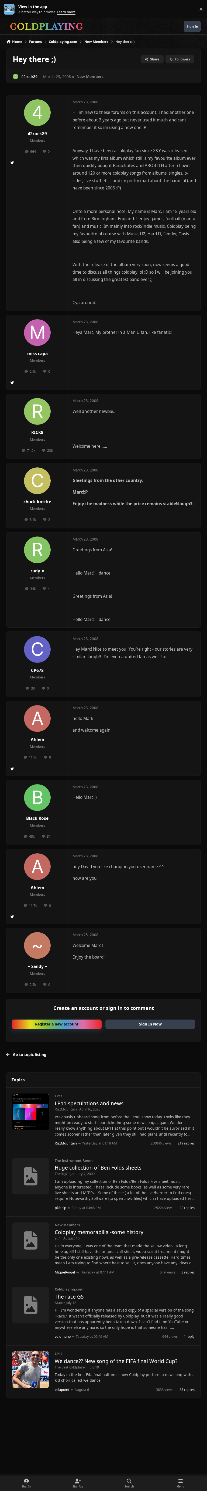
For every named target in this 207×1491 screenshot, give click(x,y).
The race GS (69, 1296)
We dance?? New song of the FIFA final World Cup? (116, 1361)
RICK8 (37, 432)
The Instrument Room (74, 1160)
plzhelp (60, 1207)
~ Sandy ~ (37, 966)
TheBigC (61, 1173)
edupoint (62, 1389)
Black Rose (37, 818)
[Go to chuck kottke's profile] (37, 480)
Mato (59, 1302)
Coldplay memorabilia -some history (99, 1232)
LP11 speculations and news (89, 1103)
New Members (90, 76)
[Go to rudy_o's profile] (37, 549)
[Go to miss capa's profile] (37, 332)
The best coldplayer (70, 1367)
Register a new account (56, 1024)
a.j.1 (58, 1238)
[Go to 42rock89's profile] (15, 76)
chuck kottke (37, 502)
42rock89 (29, 76)
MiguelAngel (65, 1272)
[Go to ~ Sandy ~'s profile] (37, 945)
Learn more (10, 9)
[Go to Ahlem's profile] (37, 718)
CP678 (37, 670)
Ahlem (37, 739)
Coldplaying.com (69, 1289)
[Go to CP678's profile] (37, 649)
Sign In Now (150, 1024)
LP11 (59, 1095)
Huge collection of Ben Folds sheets (98, 1167)
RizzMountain (66, 1109)
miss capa (37, 353)
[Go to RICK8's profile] (37, 411)
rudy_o (37, 571)
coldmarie (63, 1336)
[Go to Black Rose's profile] (37, 797)
